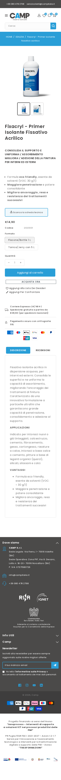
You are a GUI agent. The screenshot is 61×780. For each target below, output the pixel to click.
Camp (35, 695)
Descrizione (18, 350)
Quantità (10, 255)
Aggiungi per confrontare (24, 292)
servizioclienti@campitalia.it (41, 4)
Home (9, 36)
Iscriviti (55, 665)
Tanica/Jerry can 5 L (21, 247)
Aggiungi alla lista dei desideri (27, 288)
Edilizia (20, 36)
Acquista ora (31, 281)
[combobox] (30, 26)
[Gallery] (30, 83)
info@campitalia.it (19, 575)
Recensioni (43, 350)
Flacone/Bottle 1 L (19, 240)
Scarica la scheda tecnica (28, 212)
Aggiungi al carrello (30, 273)
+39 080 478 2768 (15, 4)
